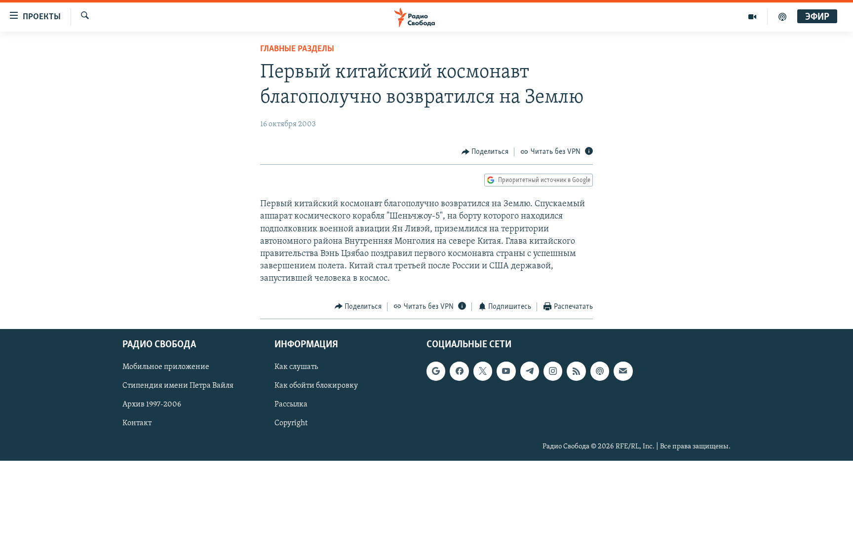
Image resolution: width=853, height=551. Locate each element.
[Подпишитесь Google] (435, 371)
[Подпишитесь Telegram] (529, 371)
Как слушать (296, 367)
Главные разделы (297, 49)
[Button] (485, 152)
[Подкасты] (599, 371)
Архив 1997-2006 (151, 405)
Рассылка (291, 405)
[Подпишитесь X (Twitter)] (482, 371)
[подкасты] (782, 16)
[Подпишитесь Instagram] (552, 371)
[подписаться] (623, 371)
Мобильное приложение (165, 367)
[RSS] (576, 371)
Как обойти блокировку (316, 386)
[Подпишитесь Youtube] (506, 371)
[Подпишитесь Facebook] (459, 371)
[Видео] (752, 16)
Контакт (137, 424)
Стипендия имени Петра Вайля (177, 386)
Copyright (291, 424)
